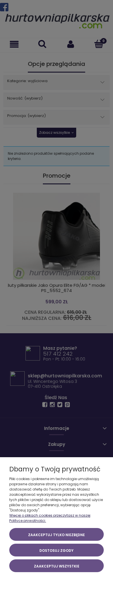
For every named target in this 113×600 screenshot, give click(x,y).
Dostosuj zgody (56, 550)
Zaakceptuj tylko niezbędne (56, 534)
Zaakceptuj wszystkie (56, 566)
